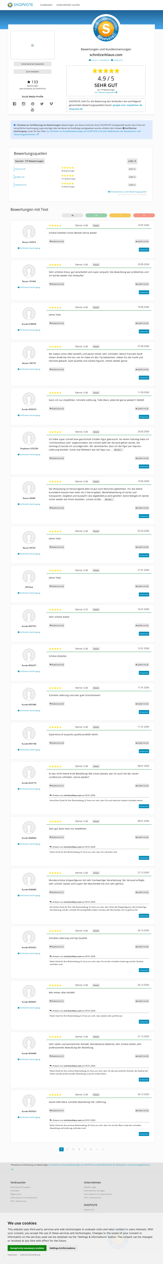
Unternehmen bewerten (32, 64)
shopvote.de (20, 169)
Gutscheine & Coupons (21, 1187)
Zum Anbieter (32, 71)
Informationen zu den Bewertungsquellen (128, 191)
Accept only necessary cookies (27, 1248)
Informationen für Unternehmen (98, 1194)
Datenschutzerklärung (30, 1255)
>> (103, 1149)
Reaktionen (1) (57, 785)
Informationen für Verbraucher (24, 1197)
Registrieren (16, 1194)
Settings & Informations (62, 1248)
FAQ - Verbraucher (19, 1201)
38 (72, 215)
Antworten (144, 249)
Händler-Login (90, 1187)
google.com (20, 177)
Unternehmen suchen (68, 4)
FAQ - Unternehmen (92, 1197)
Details (96, 225)
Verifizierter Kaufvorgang (29, 248)
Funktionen (46, 4)
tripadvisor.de (20, 185)
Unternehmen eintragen (94, 1190)
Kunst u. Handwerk (100, 60)
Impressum (12, 1255)
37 (96, 215)
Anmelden (15, 1190)
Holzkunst (118, 60)
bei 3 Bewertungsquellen (105, 92)
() (142, 241)
